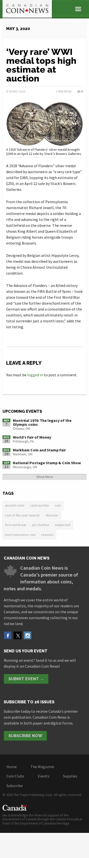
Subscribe (14, 785)
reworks (47, 534)
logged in (35, 374)
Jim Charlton (40, 525)
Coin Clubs (15, 776)
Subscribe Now (25, 735)
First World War (15, 525)
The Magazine (42, 766)
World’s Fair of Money (32, 437)
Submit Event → (26, 678)
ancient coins (14, 505)
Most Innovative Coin (20, 534)
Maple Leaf (62, 525)
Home (11, 766)
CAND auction (39, 505)
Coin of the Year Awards (22, 515)
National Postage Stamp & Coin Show (47, 462)
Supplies (70, 776)
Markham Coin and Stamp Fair (39, 449)
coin (58, 505)
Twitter (18, 635)
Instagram (27, 635)
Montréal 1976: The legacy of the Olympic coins (42, 422)
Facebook (8, 635)
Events (43, 776)
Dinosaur (51, 515)
